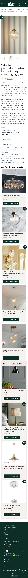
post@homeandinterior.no (11, 543)
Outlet (17, 132)
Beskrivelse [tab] (7, 139)
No (16, 575)
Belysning (20, 9)
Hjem (2, 9)
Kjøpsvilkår (7, 533)
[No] (26, 572)
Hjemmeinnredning (11, 9)
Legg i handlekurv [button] (11, 203)
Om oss (6, 534)
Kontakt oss (7, 531)
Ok (12, 575)
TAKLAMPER (5, 134)
